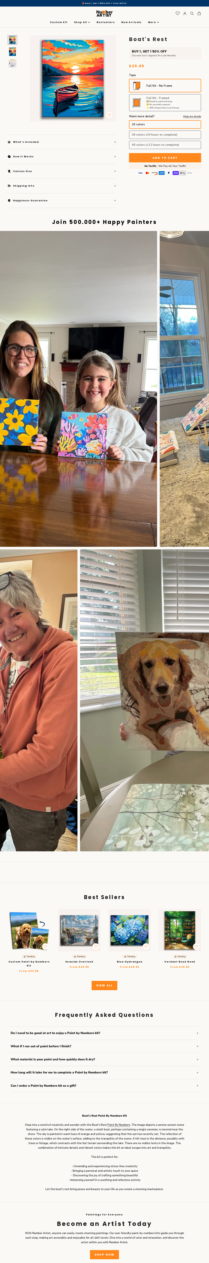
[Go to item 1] (12, 39)
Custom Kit (59, 22)
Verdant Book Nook (179, 961)
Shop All (80, 22)
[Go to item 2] (12, 51)
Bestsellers (106, 22)
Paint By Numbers (118, 1125)
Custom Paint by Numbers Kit (29, 963)
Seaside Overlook (79, 961)
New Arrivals (131, 22)
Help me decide (192, 116)
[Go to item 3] (12, 63)
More (152, 22)
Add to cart (165, 158)
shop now (104, 1255)
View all (104, 985)
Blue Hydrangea (129, 961)
